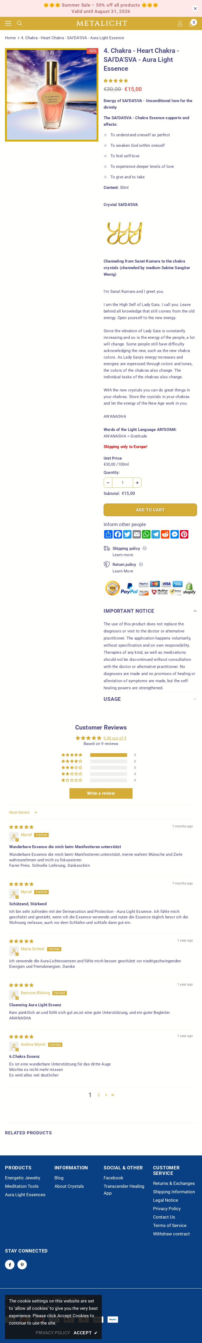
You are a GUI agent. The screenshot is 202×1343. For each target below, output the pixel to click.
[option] (51, 95)
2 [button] (99, 1095)
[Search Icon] (23, 23)
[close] (195, 8)
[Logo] (101, 23)
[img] (21, 827)
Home (10, 38)
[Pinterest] (22, 1264)
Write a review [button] (101, 793)
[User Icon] (180, 23)
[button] (116, 80)
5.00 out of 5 (114, 738)
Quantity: (112, 472)
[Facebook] (9, 1264)
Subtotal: (112, 493)
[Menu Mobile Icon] (8, 23)
